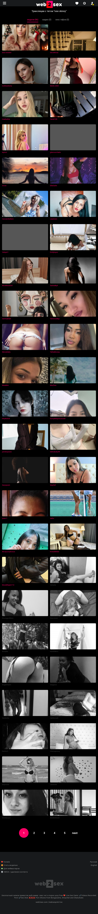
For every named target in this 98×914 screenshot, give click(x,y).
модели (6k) (32, 19)
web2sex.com (41, 902)
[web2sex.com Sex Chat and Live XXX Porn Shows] (49, 4)
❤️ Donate (5, 862)
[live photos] (84, 3)
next (75, 833)
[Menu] (5, 3)
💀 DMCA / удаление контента (14, 872)
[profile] (92, 3)
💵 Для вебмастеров (10, 869)
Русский (93, 862)
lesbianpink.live (55, 902)
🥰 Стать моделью (9, 865)
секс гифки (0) (62, 19)
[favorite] (77, 3)
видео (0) (46, 19)
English (94, 865)
